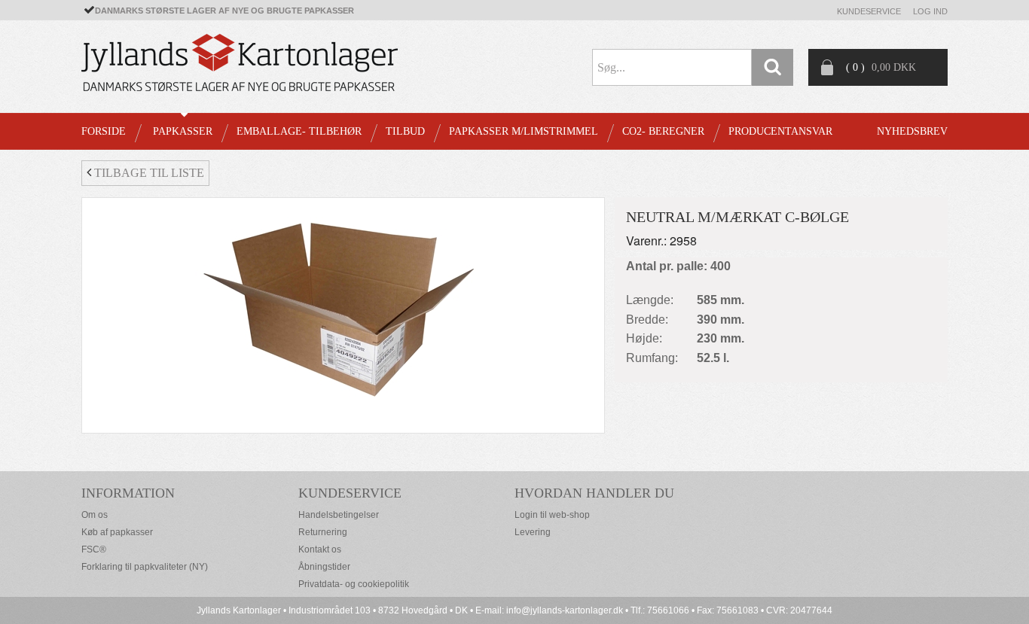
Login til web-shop (552, 515)
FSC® (93, 549)
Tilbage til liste (147, 172)
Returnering (322, 532)
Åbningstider (324, 567)
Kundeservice (869, 11)
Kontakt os (319, 549)
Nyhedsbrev (912, 131)
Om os (94, 515)
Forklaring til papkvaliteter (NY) (144, 567)
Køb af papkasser (117, 532)
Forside (103, 131)
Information (128, 493)
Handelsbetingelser (338, 515)
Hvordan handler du (594, 493)
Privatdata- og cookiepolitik (353, 584)
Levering (532, 532)
